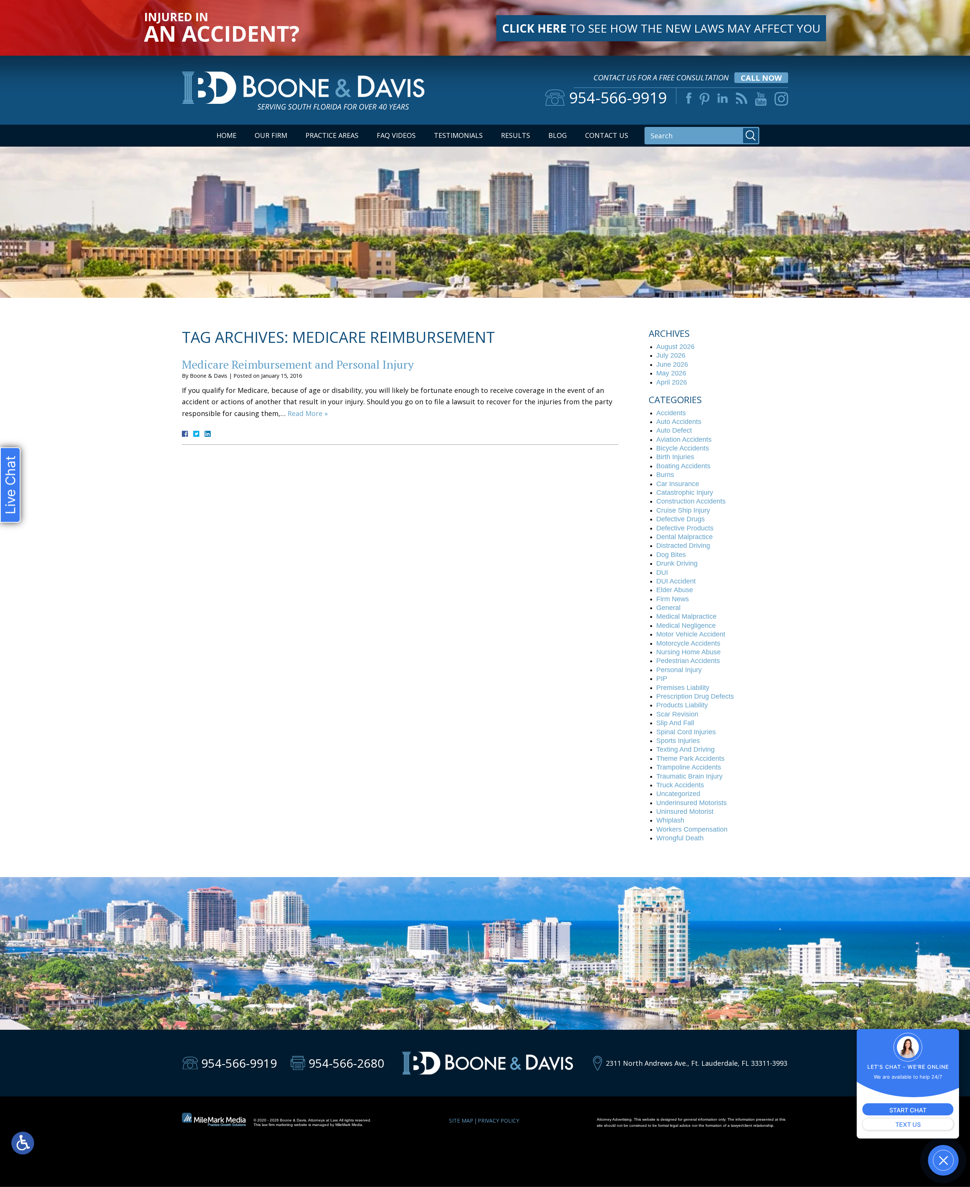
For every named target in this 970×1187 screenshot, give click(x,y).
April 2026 (671, 382)
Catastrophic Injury (684, 492)
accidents (671, 413)
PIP (661, 678)
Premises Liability (682, 687)
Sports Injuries (678, 740)
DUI (662, 572)
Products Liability (682, 705)
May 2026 (671, 373)
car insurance (677, 484)
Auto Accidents (678, 421)
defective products (684, 528)
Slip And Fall (675, 723)
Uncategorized (678, 794)
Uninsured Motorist (684, 811)
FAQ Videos (396, 135)
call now (761, 78)
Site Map (461, 1120)
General (668, 607)
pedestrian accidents (688, 661)
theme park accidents (690, 758)
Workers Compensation (692, 829)
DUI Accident (676, 581)
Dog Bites (671, 554)
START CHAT (907, 1110)
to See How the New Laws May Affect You (661, 28)
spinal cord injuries (686, 732)
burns (665, 475)
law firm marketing (277, 1125)
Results (515, 135)
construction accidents (691, 501)
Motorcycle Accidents (688, 643)
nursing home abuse (688, 652)
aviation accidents (684, 439)
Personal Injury (679, 670)
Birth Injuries (675, 457)
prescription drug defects (695, 696)
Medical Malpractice (686, 616)
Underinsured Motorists (691, 803)
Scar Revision (677, 714)
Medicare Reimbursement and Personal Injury (298, 364)
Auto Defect (674, 430)
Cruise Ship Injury (683, 510)
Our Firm (271, 135)
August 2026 (675, 346)
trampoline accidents (688, 767)
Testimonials (458, 135)
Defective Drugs (680, 519)
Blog (557, 135)
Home (226, 135)
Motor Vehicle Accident (690, 634)
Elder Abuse (674, 590)
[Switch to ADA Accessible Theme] (22, 1143)
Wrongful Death (680, 838)
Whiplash (670, 820)
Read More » (308, 413)
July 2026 (670, 355)
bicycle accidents (682, 448)
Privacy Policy (498, 1120)
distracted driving (683, 545)
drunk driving (677, 563)
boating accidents (683, 466)
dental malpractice (684, 537)
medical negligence (686, 625)
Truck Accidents (680, 785)
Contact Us (606, 135)
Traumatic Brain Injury (689, 776)
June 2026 (672, 364)
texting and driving (685, 749)
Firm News (672, 599)
